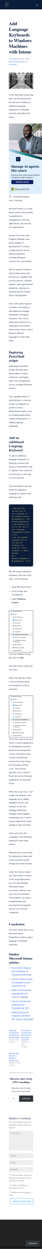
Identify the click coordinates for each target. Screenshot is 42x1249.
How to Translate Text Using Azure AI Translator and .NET (21, 1004)
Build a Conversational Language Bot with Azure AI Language (21, 993)
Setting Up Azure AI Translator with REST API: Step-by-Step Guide (22, 1015)
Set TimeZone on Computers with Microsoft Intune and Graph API (26, 1035)
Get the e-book (22, 182)
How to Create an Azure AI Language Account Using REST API (22, 982)
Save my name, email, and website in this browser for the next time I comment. (20, 1178)
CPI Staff (14, 59)
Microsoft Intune (19, 62)
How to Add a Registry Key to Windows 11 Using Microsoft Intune (21, 971)
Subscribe (26, 1099)
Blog (10, 62)
